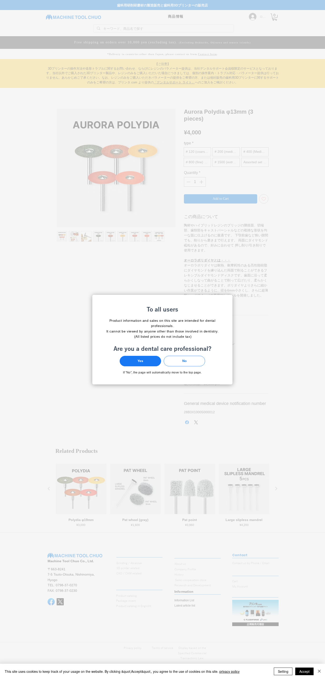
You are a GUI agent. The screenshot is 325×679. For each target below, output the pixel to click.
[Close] (319, 671)
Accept (304, 671)
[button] (140, 361)
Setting (283, 671)
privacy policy (229, 671)
